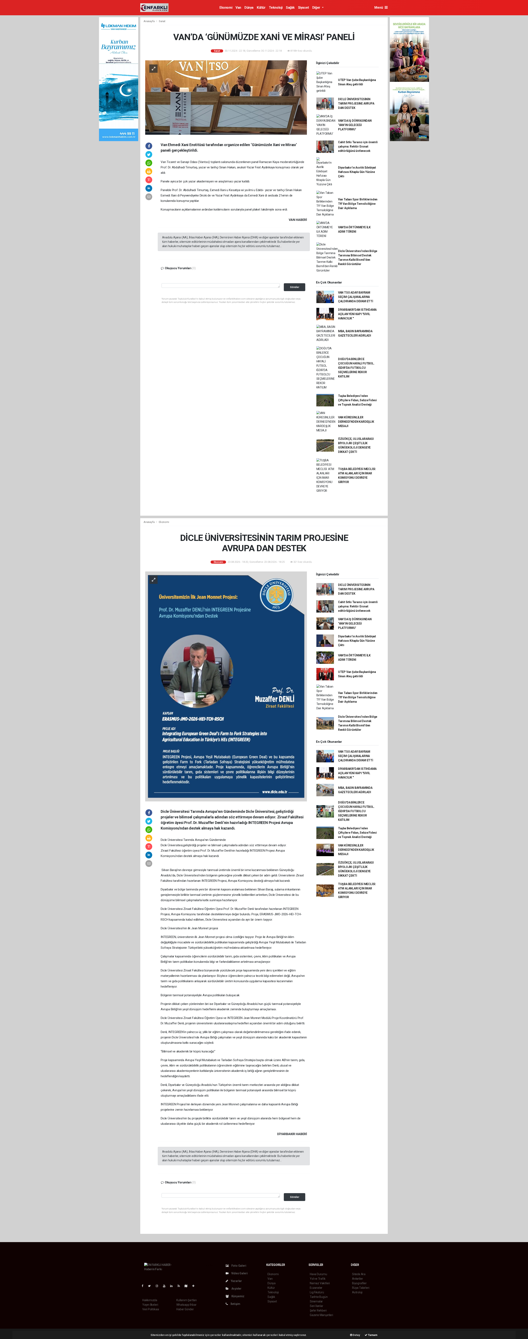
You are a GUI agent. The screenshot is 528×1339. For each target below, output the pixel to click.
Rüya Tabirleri (360, 1287)
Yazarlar (236, 1281)
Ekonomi (225, 8)
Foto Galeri (238, 1265)
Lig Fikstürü (317, 1292)
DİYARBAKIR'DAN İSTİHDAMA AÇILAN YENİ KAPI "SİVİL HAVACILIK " (357, 314)
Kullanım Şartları (186, 1300)
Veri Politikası (150, 1309)
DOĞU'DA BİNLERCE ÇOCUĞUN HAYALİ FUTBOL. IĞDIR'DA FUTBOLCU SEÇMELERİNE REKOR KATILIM (356, 367)
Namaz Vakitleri (320, 1283)
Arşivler (236, 1288)
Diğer (316, 8)
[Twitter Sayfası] (151, 1286)
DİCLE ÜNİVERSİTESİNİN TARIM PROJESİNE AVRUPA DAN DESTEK (356, 104)
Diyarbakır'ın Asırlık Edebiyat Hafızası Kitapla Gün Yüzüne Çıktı (357, 172)
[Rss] (180, 1286)
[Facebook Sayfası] (144, 1286)
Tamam (372, 1335)
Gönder (294, 287)
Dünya (248, 8)
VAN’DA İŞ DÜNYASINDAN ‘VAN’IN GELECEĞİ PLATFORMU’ (355, 125)
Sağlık (290, 8)
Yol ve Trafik (317, 1278)
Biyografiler (359, 1283)
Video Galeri (239, 1273)
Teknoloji (276, 8)
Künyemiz (237, 1296)
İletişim (235, 1304)
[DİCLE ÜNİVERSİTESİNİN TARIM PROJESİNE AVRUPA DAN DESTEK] (226, 686)
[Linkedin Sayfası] (173, 1286)
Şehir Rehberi (318, 1310)
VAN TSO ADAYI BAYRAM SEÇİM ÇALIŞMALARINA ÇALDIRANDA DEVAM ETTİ (355, 297)
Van (238, 8)
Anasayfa (149, 21)
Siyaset (303, 8)
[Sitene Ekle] (195, 1286)
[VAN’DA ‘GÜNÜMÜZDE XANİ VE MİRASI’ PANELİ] (226, 97)
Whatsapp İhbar (186, 1304)
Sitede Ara (358, 1274)
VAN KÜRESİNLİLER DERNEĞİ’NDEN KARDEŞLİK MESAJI (356, 422)
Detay (356, 1335)
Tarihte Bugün (319, 1297)
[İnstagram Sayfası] (158, 1286)
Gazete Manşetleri (321, 1315)
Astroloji (357, 1292)
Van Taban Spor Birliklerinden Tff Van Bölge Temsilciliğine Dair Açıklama (357, 204)
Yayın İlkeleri (150, 1304)
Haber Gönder (185, 1309)
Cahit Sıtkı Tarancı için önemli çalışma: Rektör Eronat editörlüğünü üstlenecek (358, 146)
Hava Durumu (318, 1274)
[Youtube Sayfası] (166, 1286)
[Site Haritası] (188, 1286)
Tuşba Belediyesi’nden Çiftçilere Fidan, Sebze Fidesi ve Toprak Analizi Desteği (357, 400)
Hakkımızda (149, 1300)
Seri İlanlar (316, 1306)
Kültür (261, 8)
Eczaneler (316, 1287)
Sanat (162, 21)
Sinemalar (316, 1301)
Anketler (357, 1278)
